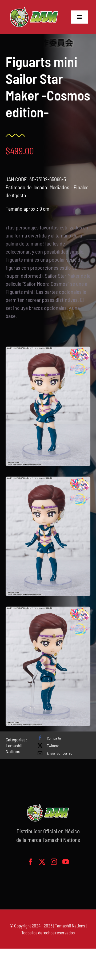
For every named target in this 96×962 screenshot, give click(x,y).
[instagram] (54, 862)
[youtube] (65, 862)
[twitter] (42, 862)
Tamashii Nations (14, 748)
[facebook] (30, 862)
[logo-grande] (34, 8)
